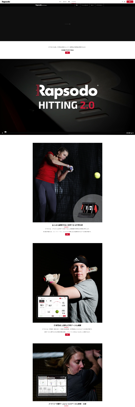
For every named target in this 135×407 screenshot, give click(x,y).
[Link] (67, 182)
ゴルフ (60, 1)
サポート (92, 5)
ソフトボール (73, 1)
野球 (69, 1)
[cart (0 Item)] (124, 2)
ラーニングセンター (85, 5)
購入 (67, 52)
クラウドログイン (99, 5)
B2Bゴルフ (65, 1)
